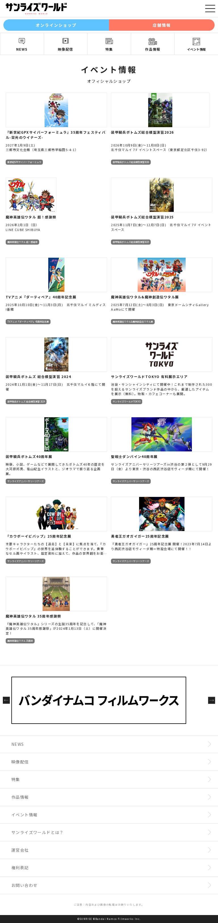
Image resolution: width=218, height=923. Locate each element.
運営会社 (20, 850)
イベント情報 (196, 49)
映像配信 (65, 49)
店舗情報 (162, 25)
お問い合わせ (24, 885)
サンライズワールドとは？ (37, 832)
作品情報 (152, 49)
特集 (109, 49)
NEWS (22, 49)
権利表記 (20, 867)
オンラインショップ (56, 25)
